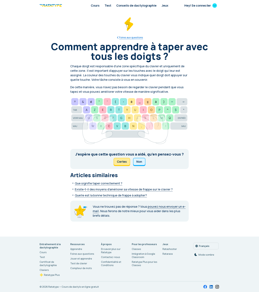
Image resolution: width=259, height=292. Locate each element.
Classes (136, 249)
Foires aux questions (82, 253)
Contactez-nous (110, 257)
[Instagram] (217, 287)
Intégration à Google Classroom (143, 255)
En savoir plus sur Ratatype (111, 250)
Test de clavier (78, 263)
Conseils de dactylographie (136, 5)
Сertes (122, 162)
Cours (95, 5)
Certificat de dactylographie (48, 263)
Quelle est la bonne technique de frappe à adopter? (111, 195)
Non (139, 162)
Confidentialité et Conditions (111, 263)
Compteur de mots (81, 268)
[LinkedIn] (211, 287)
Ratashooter (169, 249)
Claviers (44, 270)
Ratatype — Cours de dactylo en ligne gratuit (73, 286)
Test (108, 5)
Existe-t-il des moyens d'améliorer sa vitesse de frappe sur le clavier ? (124, 189)
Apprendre (76, 249)
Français (204, 246)
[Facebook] (205, 287)
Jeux (165, 5)
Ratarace (167, 253)
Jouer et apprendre (81, 258)
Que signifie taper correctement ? (98, 183)
